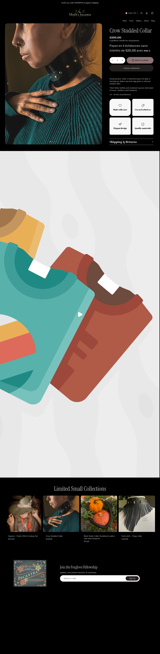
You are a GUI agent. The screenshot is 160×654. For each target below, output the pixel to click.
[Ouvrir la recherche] (141, 13)
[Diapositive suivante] (100, 84)
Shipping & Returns (123, 142)
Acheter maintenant (132, 68)
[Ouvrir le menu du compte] (147, 13)
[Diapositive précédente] (7, 84)
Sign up (132, 578)
